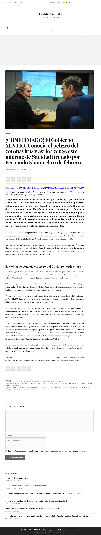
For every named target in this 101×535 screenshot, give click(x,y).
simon (61, 382)
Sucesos (65, 32)
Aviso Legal (39, 532)
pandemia (55, 382)
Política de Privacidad (51, 532)
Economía (49, 32)
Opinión (72, 32)
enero (24, 382)
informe (42, 382)
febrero (36, 382)
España (16, 32)
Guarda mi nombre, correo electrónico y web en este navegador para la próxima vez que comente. (47, 451)
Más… (81, 32)
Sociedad (41, 32)
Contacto (62, 532)
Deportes (57, 32)
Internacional (28, 32)
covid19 (19, 382)
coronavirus (11, 382)
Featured (30, 382)
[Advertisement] (50, 50)
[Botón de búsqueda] (7, 28)
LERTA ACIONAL (50, 14)
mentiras (49, 382)
